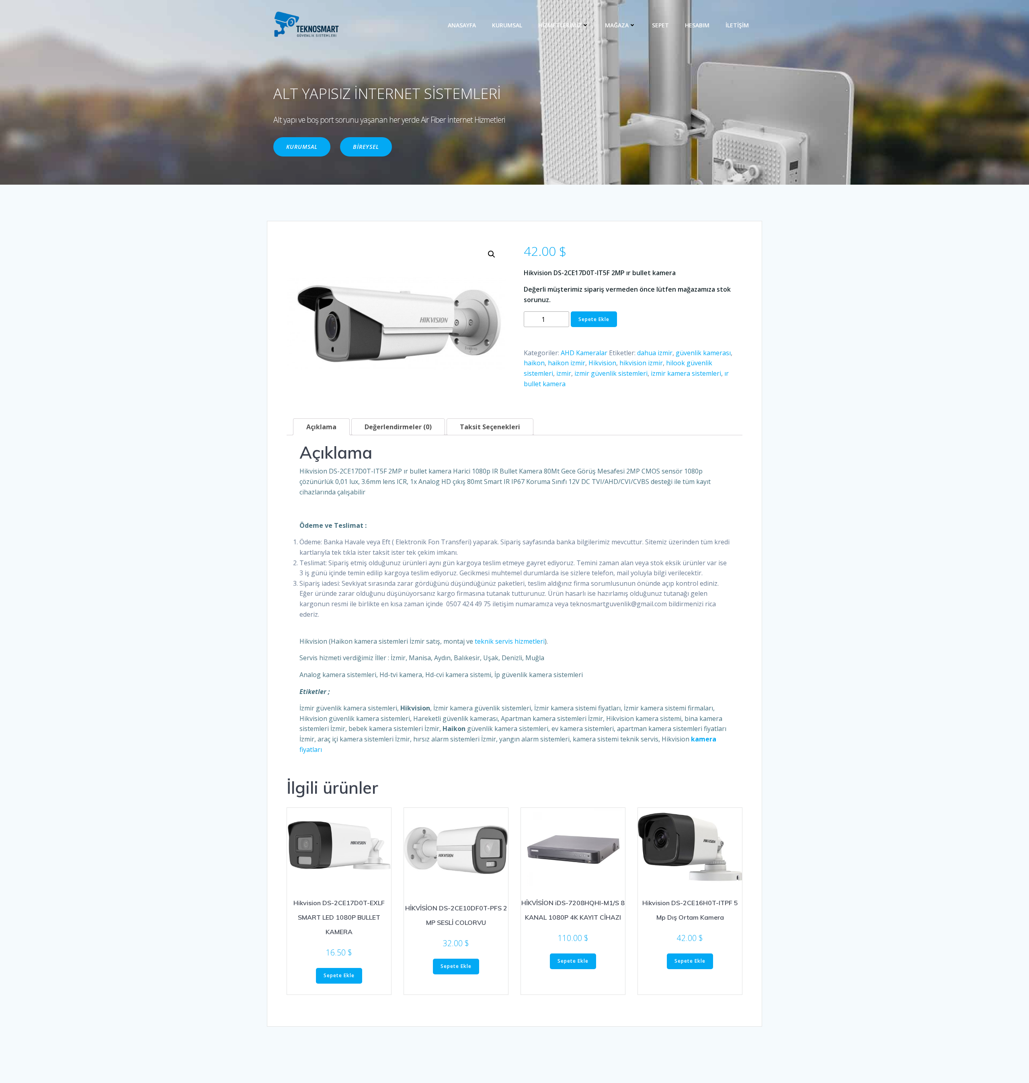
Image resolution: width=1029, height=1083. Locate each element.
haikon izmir (566, 362)
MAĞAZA (617, 25)
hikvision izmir (641, 362)
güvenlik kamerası (703, 352)
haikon (534, 362)
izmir (563, 373)
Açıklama (321, 426)
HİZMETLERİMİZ (560, 25)
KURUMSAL (507, 25)
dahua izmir (654, 352)
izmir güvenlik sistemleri (611, 373)
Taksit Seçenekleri (490, 426)
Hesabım (697, 25)
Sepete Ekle (593, 319)
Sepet (660, 25)
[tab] (321, 426)
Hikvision (602, 362)
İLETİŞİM (737, 25)
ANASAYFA (462, 25)
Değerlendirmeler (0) (398, 426)
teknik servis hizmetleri (510, 641)
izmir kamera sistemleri (686, 373)
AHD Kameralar (584, 352)
